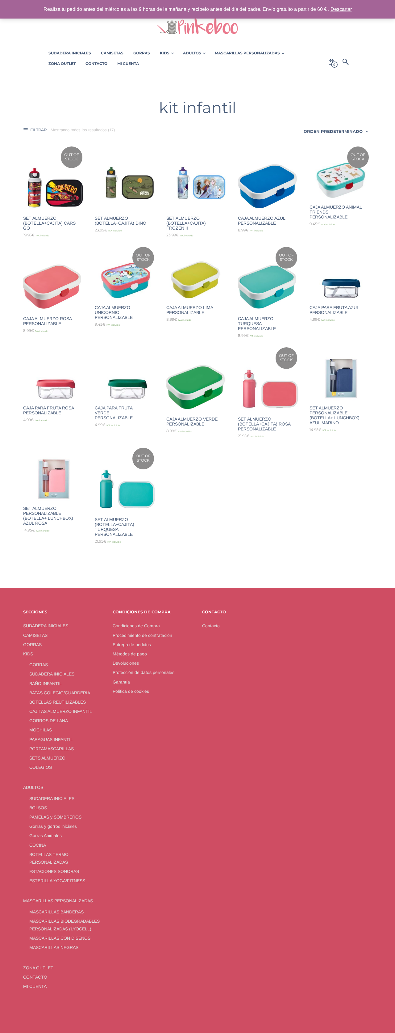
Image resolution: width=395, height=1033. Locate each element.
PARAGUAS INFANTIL (51, 739)
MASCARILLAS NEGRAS (53, 947)
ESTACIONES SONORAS (54, 871)
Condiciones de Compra (136, 625)
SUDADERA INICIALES (45, 625)
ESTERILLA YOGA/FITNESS (57, 880)
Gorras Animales (45, 835)
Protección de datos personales (143, 672)
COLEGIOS (40, 767)
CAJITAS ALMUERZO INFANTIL (60, 711)
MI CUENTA (35, 986)
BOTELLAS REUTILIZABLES (57, 702)
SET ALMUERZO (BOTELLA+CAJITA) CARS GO (49, 223)
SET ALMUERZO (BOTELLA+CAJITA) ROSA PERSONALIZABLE (264, 424)
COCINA (37, 845)
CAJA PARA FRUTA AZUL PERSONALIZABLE (334, 310)
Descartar (341, 9)
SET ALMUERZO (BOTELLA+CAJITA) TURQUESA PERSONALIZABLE (114, 527)
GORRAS (32, 644)
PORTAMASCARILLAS (51, 748)
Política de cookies (131, 691)
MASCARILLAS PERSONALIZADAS (58, 900)
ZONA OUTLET (38, 967)
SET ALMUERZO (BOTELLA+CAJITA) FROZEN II (186, 223)
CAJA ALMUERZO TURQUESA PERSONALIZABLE (257, 323)
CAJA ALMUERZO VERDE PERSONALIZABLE (192, 421)
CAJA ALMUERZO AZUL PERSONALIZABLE (261, 221)
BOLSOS (38, 807)
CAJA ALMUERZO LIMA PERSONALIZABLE (189, 310)
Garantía (121, 681)
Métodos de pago (130, 653)
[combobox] (336, 131)
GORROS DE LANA (48, 720)
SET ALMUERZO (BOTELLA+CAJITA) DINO (120, 221)
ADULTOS (33, 787)
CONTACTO (35, 977)
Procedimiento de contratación (142, 635)
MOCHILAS (40, 729)
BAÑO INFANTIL (45, 683)
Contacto (211, 625)
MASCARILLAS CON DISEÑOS (59, 938)
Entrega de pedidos (132, 644)
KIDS (28, 653)
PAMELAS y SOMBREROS (55, 817)
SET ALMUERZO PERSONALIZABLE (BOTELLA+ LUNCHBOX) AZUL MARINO (335, 415)
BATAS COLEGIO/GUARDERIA (59, 692)
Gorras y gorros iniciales (53, 826)
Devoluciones (126, 663)
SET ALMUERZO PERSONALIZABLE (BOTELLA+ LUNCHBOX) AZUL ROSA (48, 516)
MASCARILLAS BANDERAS (56, 911)
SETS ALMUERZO (47, 758)
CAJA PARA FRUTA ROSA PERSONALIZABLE (48, 410)
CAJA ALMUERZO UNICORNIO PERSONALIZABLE (114, 312)
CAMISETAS (35, 635)
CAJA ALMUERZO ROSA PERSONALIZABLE (47, 321)
